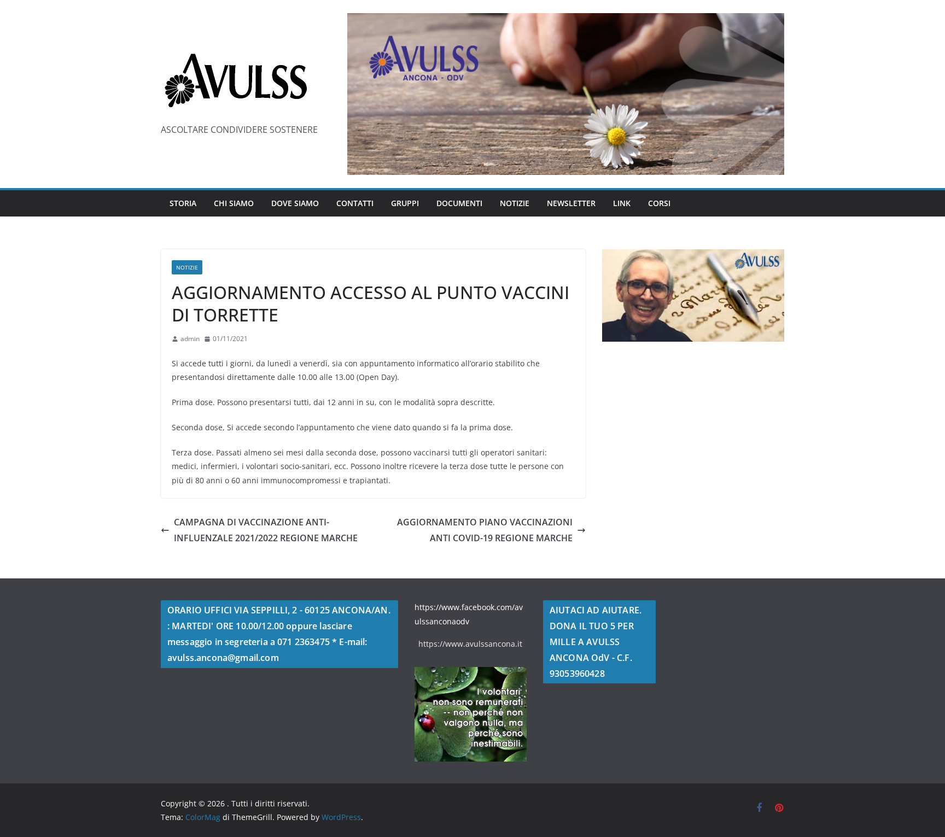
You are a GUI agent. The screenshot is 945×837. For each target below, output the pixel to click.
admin (190, 338)
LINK (622, 203)
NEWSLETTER (571, 203)
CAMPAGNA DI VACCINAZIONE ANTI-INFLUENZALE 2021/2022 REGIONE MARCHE (266, 530)
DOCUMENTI (459, 203)
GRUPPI (405, 203)
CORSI (659, 203)
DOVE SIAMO (295, 203)
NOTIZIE (514, 203)
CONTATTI (355, 203)
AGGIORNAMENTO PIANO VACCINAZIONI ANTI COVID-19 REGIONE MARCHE (485, 530)
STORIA (183, 203)
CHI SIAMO (234, 203)
